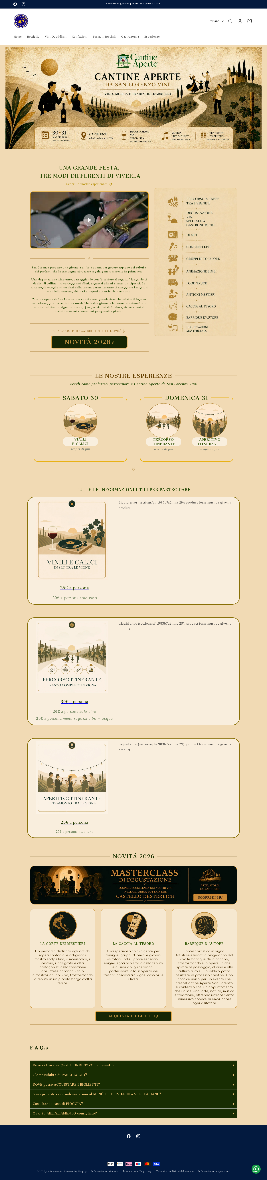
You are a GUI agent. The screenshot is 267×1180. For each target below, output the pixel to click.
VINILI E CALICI (80, 441)
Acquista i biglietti (131, 1016)
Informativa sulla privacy (137, 1171)
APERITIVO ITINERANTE (210, 441)
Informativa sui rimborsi (105, 1171)
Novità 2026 (87, 342)
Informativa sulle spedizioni (214, 1171)
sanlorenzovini (54, 1171)
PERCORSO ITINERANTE (163, 441)
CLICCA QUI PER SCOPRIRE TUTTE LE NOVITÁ (87, 331)
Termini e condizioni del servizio (175, 1171)
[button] (230, 21)
